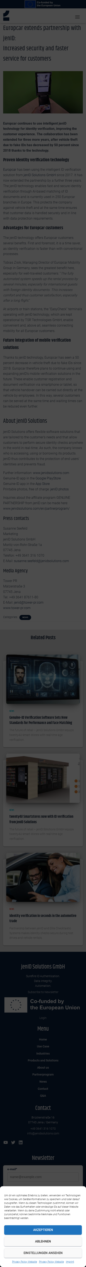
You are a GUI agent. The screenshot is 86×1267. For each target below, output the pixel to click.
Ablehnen (43, 1241)
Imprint (70, 1261)
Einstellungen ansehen (43, 1253)
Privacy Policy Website (24, 1261)
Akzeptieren (43, 1230)
